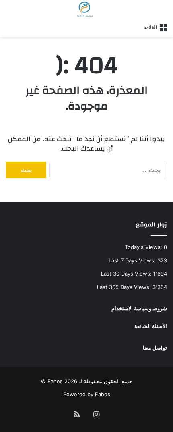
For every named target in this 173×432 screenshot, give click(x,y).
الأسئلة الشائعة (150, 326)
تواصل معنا (155, 348)
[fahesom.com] (86, 9)
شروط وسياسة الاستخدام (139, 308)
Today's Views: (144, 247)
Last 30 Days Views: (127, 273)
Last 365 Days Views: (124, 287)
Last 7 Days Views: (133, 260)
